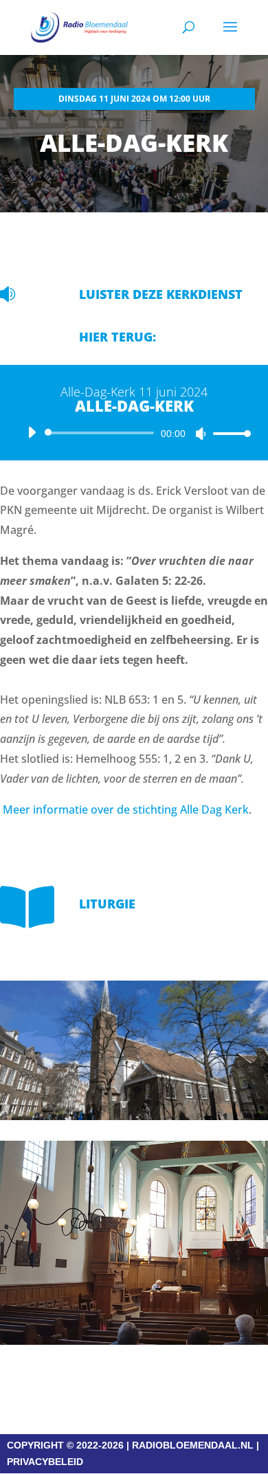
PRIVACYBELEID (45, 1461)
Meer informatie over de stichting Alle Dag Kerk (126, 809)
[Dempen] (200, 433)
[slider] (228, 433)
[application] (134, 433)
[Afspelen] (32, 432)
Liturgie (107, 903)
